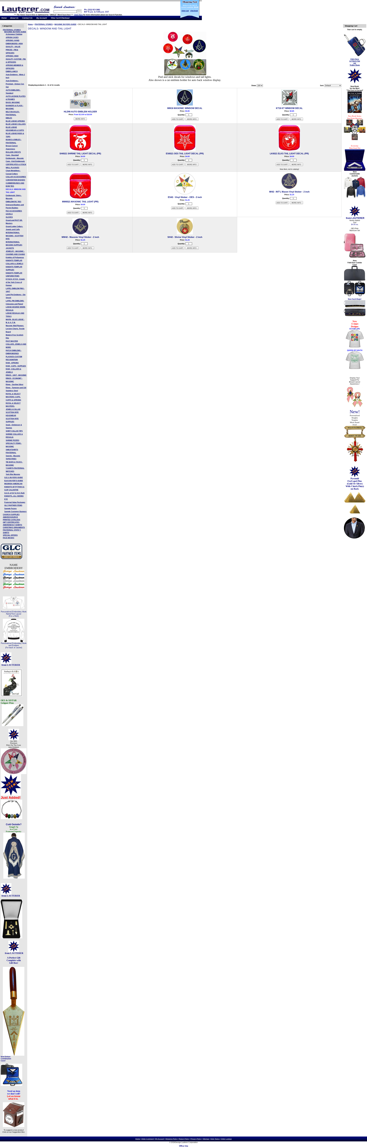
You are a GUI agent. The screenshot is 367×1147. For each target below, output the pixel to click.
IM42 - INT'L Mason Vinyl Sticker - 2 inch (289, 191)
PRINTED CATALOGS (11, 520)
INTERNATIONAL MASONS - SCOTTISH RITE (14, 236)
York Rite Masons (13, 474)
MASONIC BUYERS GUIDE (15, 32)
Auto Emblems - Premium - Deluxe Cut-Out (15, 84)
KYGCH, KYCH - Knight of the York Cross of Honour (15, 282)
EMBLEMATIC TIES (13, 202)
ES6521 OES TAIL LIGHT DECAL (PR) (185, 153)
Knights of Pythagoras (15, 257)
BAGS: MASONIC (13, 102)
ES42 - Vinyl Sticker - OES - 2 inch (185, 197)
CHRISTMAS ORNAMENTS (14, 527)
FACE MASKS (8, 538)
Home (30, 24)
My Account (159, 1139)
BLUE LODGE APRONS (15, 121)
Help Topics (215, 1139)
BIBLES (9, 118)
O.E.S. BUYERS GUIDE (13, 478)
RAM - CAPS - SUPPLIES (16, 366)
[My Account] (41, 20)
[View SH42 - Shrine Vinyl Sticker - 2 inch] (192, 249)
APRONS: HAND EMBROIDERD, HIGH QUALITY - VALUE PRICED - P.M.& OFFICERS (14, 46)
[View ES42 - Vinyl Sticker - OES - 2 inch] (192, 209)
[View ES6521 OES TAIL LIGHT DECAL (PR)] (192, 166)
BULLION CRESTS (13, 152)
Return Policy (184, 1139)
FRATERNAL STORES (12, 30)
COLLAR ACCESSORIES (16, 177)
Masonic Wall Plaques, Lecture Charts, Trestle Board (15, 329)
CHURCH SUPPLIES (11, 515)
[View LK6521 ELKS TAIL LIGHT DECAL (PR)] (296, 166)
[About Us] (14, 20)
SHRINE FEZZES (12, 440)
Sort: (322, 86)
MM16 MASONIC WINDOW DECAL (184, 108)
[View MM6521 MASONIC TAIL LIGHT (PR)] (87, 214)
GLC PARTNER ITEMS (13, 505)
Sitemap (206, 1139)
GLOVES (9, 217)
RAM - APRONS (12, 363)
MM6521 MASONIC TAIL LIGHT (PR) (80, 201)
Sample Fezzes (10, 509)
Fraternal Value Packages (14, 502)
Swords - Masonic (13, 456)
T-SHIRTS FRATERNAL (15, 468)
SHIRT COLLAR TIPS (14, 431)
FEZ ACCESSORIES (14, 211)
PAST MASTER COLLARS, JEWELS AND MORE (16, 344)
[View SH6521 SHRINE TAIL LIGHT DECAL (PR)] (87, 166)
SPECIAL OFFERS (10, 535)
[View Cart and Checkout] (60, 20)
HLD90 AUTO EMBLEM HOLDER (80, 111)
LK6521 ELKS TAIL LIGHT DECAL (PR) (289, 153)
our (354, 63)
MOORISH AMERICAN (13, 484)
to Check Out (354, 61)
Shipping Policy (171, 1139)
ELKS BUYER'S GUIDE (13, 481)
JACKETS (10, 248)
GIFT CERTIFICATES (11, 522)
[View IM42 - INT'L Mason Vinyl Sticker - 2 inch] (296, 204)
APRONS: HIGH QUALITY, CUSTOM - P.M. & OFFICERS (16, 59)
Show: (253, 86)
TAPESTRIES (11, 459)
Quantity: (181, 115)
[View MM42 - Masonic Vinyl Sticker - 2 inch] (87, 249)
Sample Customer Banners (15, 512)
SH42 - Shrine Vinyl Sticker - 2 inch (184, 237)
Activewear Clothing (14, 34)
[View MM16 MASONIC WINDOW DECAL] (192, 120)
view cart (185, 11)
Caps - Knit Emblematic (15, 161)
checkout (194, 11)
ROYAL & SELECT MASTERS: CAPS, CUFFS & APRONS (13, 397)
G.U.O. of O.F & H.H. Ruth (14, 493)
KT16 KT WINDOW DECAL (289, 108)
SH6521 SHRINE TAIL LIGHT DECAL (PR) (80, 153)
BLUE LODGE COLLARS (16, 124)
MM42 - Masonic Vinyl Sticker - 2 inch (80, 237)
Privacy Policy (196, 1139)
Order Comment (147, 1139)
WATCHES (10, 471)
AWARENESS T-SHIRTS (12, 525)
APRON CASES (12, 37)
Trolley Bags (355, 65)
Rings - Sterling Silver (14, 385)
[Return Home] (4, 20)
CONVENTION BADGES (15, 180)
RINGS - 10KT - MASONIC (16, 375)
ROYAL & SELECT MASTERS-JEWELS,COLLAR (13, 406)
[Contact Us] (27, 20)
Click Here (78, 15)
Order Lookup (226, 1139)
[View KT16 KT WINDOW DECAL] (296, 120)
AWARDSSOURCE (10, 517)
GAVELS (9, 214)
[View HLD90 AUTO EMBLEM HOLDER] (80, 120)
